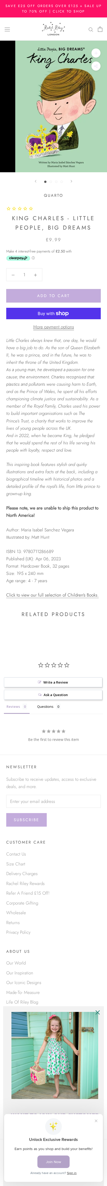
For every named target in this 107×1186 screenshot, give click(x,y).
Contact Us (16, 854)
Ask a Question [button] (56, 694)
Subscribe (26, 820)
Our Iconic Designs (23, 982)
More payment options (53, 327)
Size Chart (15, 864)
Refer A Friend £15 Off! (28, 893)
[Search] (91, 29)
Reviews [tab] (13, 706)
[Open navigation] (7, 29)
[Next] (71, 181)
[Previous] (35, 181)
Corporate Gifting (22, 903)
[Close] (97, 1012)
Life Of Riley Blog (22, 1002)
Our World (16, 963)
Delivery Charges (22, 873)
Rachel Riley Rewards (25, 883)
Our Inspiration (19, 973)
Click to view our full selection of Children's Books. (52, 595)
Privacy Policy (18, 932)
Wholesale (16, 913)
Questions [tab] (45, 706)
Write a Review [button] (55, 682)
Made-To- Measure (23, 992)
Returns (13, 922)
